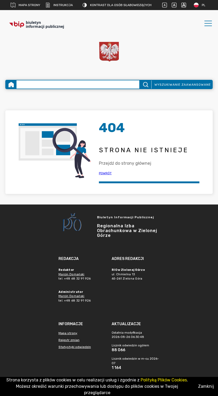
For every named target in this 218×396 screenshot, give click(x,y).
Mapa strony (29, 5)
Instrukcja (63, 5)
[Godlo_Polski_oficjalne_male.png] (109, 52)
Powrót (105, 173)
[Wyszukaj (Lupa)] (145, 84)
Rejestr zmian (68, 340)
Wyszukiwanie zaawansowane (182, 84)
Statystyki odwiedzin (74, 347)
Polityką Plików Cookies (164, 379)
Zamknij (206, 386)
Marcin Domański (71, 274)
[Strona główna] (11, 84)
